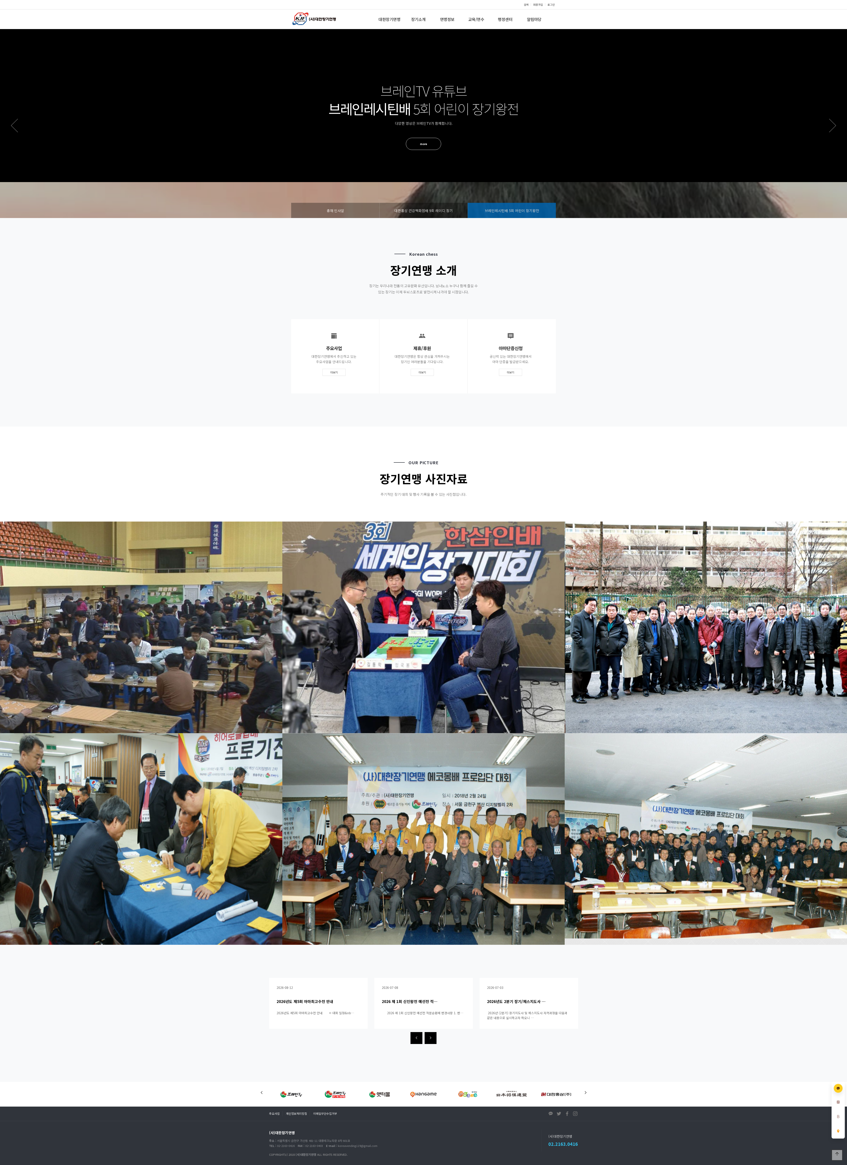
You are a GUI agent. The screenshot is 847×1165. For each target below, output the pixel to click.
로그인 (551, 4)
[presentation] (416, 1038)
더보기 (334, 372)
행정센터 (505, 19)
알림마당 (534, 19)
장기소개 (418, 19)
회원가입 (538, 4)
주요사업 (274, 1113)
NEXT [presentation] (832, 125)
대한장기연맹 (389, 19)
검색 (526, 4)
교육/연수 (476, 19)
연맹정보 (447, 19)
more (423, 136)
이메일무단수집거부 (325, 1113)
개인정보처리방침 (296, 1113)
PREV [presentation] (14, 125)
